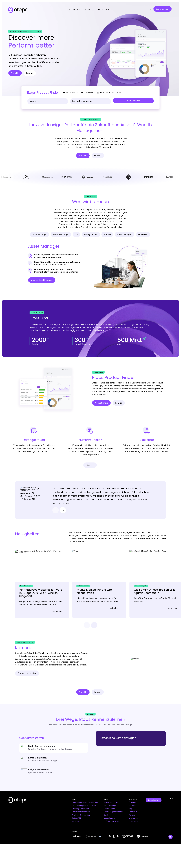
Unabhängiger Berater (113, 812)
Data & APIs (76, 818)
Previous (55, 510)
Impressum (133, 818)
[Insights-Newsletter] (53, 771)
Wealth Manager (111, 802)
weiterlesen (57, 611)
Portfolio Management (81, 812)
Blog (130, 808)
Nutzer (88, 9)
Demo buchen (153, 800)
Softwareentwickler (112, 821)
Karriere (132, 805)
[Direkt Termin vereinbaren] (53, 748)
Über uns (132, 802)
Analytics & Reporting (81, 815)
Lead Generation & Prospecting (85, 802)
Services (75, 821)
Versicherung (109, 818)
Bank (106, 815)
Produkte (73, 9)
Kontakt (132, 815)
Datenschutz (134, 821)
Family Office (109, 808)
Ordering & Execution (80, 808)
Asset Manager (110, 805)
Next (63, 510)
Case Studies (134, 812)
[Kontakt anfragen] (53, 759)
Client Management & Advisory (84, 805)
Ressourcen (104, 9)
